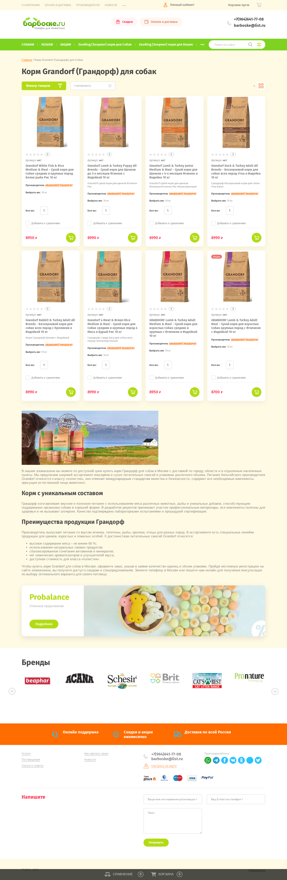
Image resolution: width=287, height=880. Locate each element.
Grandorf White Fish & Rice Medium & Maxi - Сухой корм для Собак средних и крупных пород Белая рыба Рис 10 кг (50, 171)
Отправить (156, 842)
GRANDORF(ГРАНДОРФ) (58, 185)
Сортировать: (82, 85)
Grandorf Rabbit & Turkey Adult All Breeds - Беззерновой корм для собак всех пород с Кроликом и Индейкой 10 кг (50, 326)
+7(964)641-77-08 (249, 19)
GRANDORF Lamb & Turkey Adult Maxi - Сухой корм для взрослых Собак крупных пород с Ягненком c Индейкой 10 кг (236, 326)
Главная (27, 59)
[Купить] (71, 238)
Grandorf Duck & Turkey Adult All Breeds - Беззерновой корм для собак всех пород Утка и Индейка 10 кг (236, 171)
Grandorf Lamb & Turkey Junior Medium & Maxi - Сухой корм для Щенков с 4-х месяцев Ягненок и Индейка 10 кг (173, 171)
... (202, 43)
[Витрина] (261, 86)
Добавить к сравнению (45, 223)
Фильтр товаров (38, 86)
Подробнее (44, 624)
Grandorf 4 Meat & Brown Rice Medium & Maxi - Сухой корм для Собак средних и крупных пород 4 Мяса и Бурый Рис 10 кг (112, 326)
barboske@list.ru (249, 25)
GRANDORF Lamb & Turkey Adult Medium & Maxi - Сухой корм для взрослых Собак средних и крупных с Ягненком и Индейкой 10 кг (173, 328)
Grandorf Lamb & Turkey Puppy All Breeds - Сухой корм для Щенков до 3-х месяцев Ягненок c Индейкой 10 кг (112, 171)
